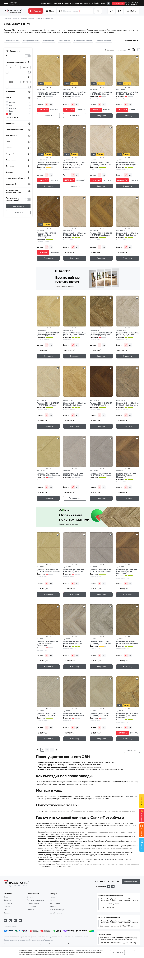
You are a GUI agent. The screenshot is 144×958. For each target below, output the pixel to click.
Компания (57, 3)
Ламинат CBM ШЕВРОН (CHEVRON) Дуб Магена (100, 474)
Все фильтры (18, 206)
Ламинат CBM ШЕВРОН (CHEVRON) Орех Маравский (126, 475)
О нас (6, 897)
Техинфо (7, 907)
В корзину (101, 116)
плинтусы (64, 811)
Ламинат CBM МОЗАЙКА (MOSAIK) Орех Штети (74, 93)
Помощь (67, 3)
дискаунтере (106, 859)
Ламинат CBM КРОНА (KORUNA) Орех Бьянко (100, 163)
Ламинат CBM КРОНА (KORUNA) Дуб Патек (73, 642)
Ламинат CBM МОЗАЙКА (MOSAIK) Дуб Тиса (127, 334)
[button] (60, 11)
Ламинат (40, 18)
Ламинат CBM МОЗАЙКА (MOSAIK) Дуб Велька (74, 234)
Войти (133, 11)
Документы (8, 903)
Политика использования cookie (76, 937)
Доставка (75, 3)
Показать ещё (130, 41)
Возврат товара (33, 903)
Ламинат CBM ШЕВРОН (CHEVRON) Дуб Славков (48, 474)
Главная (7, 18)
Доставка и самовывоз (35, 900)
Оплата (30, 897)
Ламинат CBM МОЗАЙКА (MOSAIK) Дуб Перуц (48, 93)
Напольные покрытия (27, 18)
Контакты (87, 3)
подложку (128, 796)
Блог (81, 3)
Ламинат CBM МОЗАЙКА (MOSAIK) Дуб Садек (74, 404)
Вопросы (30, 910)
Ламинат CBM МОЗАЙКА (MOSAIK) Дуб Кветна (101, 93)
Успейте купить (56, 913)
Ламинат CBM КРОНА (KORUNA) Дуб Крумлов (127, 642)
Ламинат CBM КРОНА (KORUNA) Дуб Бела (46, 714)
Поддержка (31, 907)
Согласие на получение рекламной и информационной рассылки (28, 940)
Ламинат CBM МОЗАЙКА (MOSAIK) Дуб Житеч (127, 93)
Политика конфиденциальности (50, 937)
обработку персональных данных (87, 951)
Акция (142, 803)
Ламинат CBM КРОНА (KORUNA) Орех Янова (73, 714)
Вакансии (7, 913)
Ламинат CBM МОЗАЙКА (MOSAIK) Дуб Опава (48, 404)
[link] (108, 3)
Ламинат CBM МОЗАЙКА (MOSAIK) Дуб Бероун (48, 163)
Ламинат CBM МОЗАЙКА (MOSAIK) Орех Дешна (74, 334)
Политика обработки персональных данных (20, 937)
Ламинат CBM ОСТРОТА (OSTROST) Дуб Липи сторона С (127, 715)
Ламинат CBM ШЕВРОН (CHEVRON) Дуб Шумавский (47, 643)
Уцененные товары (57, 910)
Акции (52, 900)
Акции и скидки (46, 3)
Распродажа (55, 903)
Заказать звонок (131, 881)
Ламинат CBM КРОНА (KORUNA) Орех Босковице (46, 235)
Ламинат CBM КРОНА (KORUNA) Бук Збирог (126, 163)
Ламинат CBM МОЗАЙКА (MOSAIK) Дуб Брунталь (74, 163)
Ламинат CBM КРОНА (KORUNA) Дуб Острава (100, 642)
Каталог (15, 18)
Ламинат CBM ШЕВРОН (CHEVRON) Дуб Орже (73, 474)
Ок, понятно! (117, 952)
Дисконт (53, 907)
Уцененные (142, 832)
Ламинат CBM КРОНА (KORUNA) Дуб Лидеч (99, 714)
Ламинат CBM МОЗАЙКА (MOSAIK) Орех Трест (101, 404)
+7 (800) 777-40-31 (98, 3)
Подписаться (48, 115)
